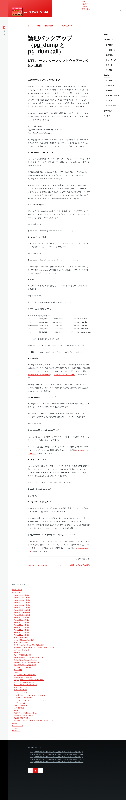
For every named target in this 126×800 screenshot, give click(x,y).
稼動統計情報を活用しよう (23, 718)
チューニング (111, 60)
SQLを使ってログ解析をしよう (24, 667)
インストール (111, 50)
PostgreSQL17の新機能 (21, 632)
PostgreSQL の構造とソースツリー (25, 660)
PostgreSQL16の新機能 (21, 630)
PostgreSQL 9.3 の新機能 (22, 607)
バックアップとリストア (65, 26)
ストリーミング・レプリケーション (25, 685)
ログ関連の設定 (19, 708)
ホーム (84, 1)
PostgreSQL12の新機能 (21, 622)
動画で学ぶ (86, 9)
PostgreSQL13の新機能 (21, 595)
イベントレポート (112, 95)
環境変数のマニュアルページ (64, 374)
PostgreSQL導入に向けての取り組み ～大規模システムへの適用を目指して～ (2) (56, 762)
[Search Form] (120, 12)
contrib (16, 672)
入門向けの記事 (17, 590)
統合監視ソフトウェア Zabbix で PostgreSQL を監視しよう (33, 720)
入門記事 (109, 80)
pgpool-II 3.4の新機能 (21, 642)
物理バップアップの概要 (79, 565)
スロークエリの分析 (20, 687)
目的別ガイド (86, 4)
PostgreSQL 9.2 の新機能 (22, 605)
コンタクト (108, 115)
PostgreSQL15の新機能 (21, 627)
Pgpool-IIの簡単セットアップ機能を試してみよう (30, 657)
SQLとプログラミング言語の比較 (25, 665)
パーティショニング (20, 703)
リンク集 (109, 100)
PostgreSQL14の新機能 (21, 625)
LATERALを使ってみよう (22, 650)
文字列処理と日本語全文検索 (23, 715)
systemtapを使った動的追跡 (23, 677)
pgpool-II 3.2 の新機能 (21, 637)
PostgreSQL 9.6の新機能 (22, 615)
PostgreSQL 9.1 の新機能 (22, 602)
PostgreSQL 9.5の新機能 (22, 612)
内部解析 (109, 70)
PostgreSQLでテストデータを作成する (27, 662)
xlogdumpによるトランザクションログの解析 (29, 680)
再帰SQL (17, 710)
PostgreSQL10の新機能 (21, 617)
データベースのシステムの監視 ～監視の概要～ (29, 645)
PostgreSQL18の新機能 (21, 635)
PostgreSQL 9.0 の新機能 (22, 600)
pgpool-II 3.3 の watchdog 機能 (24, 640)
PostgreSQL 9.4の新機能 (22, 610)
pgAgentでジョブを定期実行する (25, 675)
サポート (109, 65)
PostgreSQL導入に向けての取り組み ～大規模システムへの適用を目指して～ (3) (56, 759)
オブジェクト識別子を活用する (24, 682)
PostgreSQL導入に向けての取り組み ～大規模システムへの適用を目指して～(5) (56, 754)
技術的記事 (110, 85)
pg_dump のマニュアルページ (39, 374)
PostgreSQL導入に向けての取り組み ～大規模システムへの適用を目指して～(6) (56, 752)
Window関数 (18, 670)
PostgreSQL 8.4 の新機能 (22, 597)
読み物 (84, 6)
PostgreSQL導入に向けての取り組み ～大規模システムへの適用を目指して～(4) (56, 757)
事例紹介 (109, 90)
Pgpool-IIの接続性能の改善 (23, 655)
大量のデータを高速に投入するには (25, 713)
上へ (59, 565)
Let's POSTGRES (36, 11)
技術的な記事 (49, 26)
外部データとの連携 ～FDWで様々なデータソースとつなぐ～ (34, 647)
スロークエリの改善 (20, 690)
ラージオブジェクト (20, 705)
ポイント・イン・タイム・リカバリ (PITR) (30, 700)
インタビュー (111, 105)
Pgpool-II (17, 652)
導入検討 (109, 45)
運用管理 (109, 55)
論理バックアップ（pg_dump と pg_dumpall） (31, 695)
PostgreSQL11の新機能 (21, 620)
